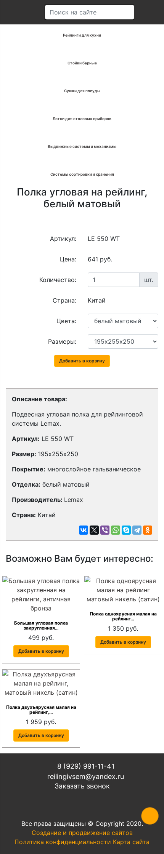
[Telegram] (136, 530)
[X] (94, 530)
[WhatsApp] (115, 530)
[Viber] (104, 530)
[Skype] (126, 530)
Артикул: (63, 238)
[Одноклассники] (147, 530)
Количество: (57, 280)
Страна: (64, 300)
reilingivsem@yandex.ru (84, 776)
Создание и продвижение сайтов (82, 832)
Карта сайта (131, 842)
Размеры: (62, 341)
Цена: (68, 259)
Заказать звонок (82, 786)
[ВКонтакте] (83, 530)
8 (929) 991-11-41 (84, 766)
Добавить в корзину (82, 361)
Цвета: (66, 321)
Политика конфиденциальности (62, 842)
